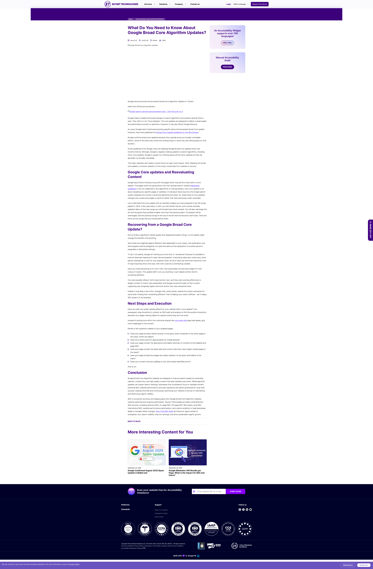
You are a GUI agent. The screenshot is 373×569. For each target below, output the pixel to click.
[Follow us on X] (243, 509)
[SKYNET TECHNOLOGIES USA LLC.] (121, 4)
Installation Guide (161, 513)
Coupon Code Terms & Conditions (172, 546)
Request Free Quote (259, 4)
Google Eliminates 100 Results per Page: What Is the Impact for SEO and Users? (186, 472)
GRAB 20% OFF (370, 231)
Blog (130, 19)
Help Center (159, 517)
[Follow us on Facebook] (240, 509)
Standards (125, 509)
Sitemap (140, 548)
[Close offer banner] (370, 222)
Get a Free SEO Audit (164, 411)
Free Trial (227, 43)
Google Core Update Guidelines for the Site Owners (177, 132)
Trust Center (157, 546)
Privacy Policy (139, 546)
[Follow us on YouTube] (250, 509)
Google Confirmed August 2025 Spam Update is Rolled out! (146, 471)
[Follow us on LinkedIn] (247, 509)
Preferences (348, 565)
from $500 (227, 67)
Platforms (125, 505)
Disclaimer (148, 546)
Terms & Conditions (127, 546)
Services (148, 4)
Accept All (364, 565)
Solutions (163, 4)
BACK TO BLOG (134, 421)
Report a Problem (161, 510)
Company (179, 4)
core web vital (180, 320)
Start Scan (235, 491)
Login (228, 4)
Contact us (195, 4)
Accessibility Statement (128, 548)
